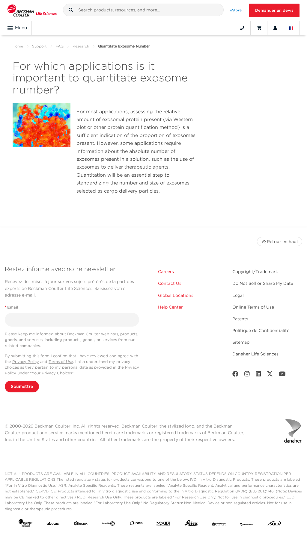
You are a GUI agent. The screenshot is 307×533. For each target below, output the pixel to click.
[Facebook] (235, 375)
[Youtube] (282, 375)
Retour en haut (282, 241)
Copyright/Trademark (255, 271)
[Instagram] (247, 375)
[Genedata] (108, 524)
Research (81, 46)
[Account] (275, 28)
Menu (21, 27)
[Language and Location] (291, 28)
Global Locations (175, 295)
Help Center (170, 307)
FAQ (60, 46)
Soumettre (22, 386)
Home (18, 46)
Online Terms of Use (253, 307)
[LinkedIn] (258, 375)
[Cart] (259, 28)
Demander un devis (274, 10)
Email (11, 307)
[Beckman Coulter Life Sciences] (32, 10)
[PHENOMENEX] (247, 524)
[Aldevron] (81, 524)
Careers (166, 271)
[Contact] (242, 28)
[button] (70, 10)
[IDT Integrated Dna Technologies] (163, 524)
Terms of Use (61, 361)
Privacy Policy (25, 361)
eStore (236, 10)
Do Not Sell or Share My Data (262, 283)
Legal (238, 295)
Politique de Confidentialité (260, 330)
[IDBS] (136, 524)
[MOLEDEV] (219, 524)
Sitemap (240, 342)
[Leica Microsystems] (191, 524)
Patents (240, 318)
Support (39, 46)
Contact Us (169, 283)
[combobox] (143, 10)
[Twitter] (270, 375)
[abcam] (53, 524)
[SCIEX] (274, 524)
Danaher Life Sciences (255, 354)
